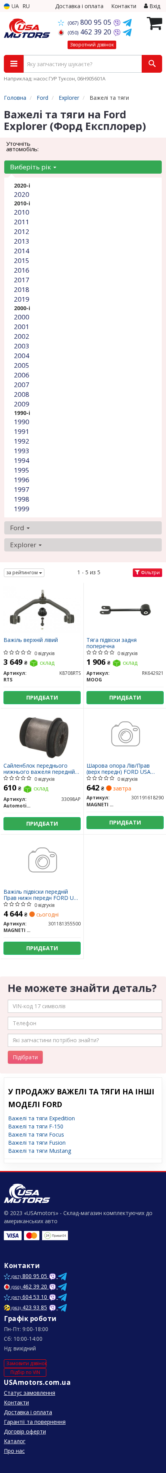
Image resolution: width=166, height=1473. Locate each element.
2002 (21, 336)
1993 (21, 450)
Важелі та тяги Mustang (39, 1150)
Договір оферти (25, 1431)
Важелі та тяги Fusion (37, 1142)
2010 (21, 212)
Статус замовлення (29, 1392)
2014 (21, 250)
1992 (21, 441)
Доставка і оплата (79, 6)
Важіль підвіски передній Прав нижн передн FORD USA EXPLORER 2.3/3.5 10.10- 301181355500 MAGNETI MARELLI (41, 895)
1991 (21, 431)
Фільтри (150, 572)
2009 (21, 403)
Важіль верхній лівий (30, 640)
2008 (21, 394)
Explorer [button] (24, 544)
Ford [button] (18, 527)
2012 (21, 231)
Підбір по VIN (25, 1372)
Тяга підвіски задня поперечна (111, 643)
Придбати (42, 697)
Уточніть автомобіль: (22, 146)
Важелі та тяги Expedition (41, 1118)
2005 (21, 365)
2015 (21, 260)
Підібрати (25, 1057)
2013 (21, 241)
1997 (21, 489)
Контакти (123, 6)
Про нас (14, 1450)
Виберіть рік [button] (31, 166)
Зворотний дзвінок (92, 44)
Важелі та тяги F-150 (35, 1126)
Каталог (14, 1441)
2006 (21, 374)
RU (26, 6)
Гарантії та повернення (35, 1421)
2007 (21, 384)
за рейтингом (22, 572)
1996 (21, 479)
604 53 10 (30, 1297)
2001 (21, 326)
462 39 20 (90, 31)
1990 (21, 421)
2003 (21, 345)
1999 (21, 508)
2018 (21, 289)
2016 (21, 270)
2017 (21, 279)
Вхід (154, 6)
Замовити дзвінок (26, 1363)
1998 (21, 499)
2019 (21, 299)
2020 (21, 194)
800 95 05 (90, 22)
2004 (21, 355)
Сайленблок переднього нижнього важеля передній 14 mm (39, 769)
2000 (21, 316)
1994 (21, 460)
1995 (21, 470)
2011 (21, 221)
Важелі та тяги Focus (36, 1134)
